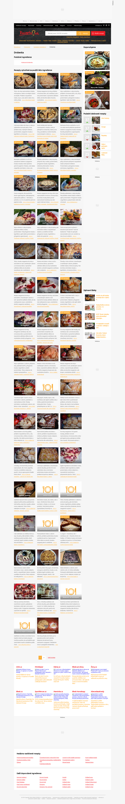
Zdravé (78, 40)
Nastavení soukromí (51, 798)
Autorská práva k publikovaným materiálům (62, 797)
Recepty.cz (17, 47)
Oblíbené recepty (21, 25)
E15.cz (62, 21)
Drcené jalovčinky (22, 787)
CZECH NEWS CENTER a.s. (35, 797)
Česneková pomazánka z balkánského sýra (50, 760)
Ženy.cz (84, 21)
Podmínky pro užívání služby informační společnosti (85, 797)
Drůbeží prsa (89, 777)
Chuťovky (38, 40)
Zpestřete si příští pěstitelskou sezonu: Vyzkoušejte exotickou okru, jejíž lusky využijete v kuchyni (100, 704)
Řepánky (104, 135)
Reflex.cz (69, 21)
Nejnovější (31, 25)
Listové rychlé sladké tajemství (71, 757)
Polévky (45, 40)
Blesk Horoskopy (78, 691)
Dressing (42, 784)
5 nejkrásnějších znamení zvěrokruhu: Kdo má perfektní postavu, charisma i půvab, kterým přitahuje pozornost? (81, 704)
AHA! (41, 21)
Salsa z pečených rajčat (104, 146)
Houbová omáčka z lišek (23, 760)
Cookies (43, 798)
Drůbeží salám (89, 779)
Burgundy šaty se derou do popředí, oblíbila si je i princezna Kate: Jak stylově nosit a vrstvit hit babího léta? (80, 679)
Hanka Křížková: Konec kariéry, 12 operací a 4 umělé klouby (25, 676)
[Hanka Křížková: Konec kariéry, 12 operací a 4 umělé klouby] (25, 670)
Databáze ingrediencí (40, 47)
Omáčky (54, 40)
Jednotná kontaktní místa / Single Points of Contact (69, 798)
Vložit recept (99, 33)
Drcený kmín (43, 779)
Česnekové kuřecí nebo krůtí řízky (49, 757)
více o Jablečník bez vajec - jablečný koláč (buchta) (47, 442)
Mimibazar (39, 667)
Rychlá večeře (31, 40)
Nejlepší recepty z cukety (98, 40)
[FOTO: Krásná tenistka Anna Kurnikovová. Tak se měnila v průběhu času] (44, 695)
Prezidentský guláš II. (68, 760)
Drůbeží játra (66, 782)
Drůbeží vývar (89, 787)
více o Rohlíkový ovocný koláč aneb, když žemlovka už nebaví (47, 136)
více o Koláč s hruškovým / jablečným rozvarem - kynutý (24, 272)
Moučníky (71, 40)
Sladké (87, 40)
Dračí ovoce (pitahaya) (23, 784)
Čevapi (103, 118)
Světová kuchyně (48, 25)
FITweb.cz (76, 21)
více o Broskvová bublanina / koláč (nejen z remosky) (47, 170)
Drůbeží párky (66, 787)
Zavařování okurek (62, 42)
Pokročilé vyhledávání (73, 37)
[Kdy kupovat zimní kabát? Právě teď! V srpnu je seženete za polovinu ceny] (100, 670)
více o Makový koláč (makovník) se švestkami (68, 136)
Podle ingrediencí (85, 37)
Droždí (64, 777)
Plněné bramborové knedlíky (25, 757)
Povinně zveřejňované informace (89, 798)
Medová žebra (89, 762)
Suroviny (38, 25)
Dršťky (64, 779)
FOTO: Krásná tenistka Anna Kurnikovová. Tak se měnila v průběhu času (44, 701)
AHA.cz (19, 667)
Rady (56, 25)
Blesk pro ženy (33, 21)
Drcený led (43, 782)
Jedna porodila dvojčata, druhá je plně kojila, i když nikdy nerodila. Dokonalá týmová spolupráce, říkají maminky (62, 705)
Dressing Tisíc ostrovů (46, 787)
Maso (49, 40)
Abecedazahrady (97, 691)
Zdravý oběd (22, 40)
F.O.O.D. (69, 25)
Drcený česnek (44, 777)
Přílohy (59, 40)
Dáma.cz (47, 21)
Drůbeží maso (66, 784)
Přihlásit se (98, 25)
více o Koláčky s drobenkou (68, 442)
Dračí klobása (20, 782)
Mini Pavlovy (105, 127)
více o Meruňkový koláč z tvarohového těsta (46, 613)
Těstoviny (65, 40)
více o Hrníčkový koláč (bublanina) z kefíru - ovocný (70, 238)
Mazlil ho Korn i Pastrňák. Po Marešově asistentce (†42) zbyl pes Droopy (25, 701)
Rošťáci (87, 760)
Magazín (62, 25)
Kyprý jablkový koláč (91, 757)
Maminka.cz (55, 21)
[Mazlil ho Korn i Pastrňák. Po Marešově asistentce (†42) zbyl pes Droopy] (25, 695)
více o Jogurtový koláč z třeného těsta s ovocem (70, 272)
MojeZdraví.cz (92, 21)
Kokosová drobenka (27, 62)
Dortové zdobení (21, 777)
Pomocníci (27, 47)
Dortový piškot (21, 779)
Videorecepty (78, 25)
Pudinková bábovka (45, 764)
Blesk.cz (25, 21)
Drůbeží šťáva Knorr (91, 782)
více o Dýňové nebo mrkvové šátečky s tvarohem (69, 408)
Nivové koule (66, 762)
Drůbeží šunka (89, 784)
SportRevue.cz (40, 691)
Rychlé (83, 40)
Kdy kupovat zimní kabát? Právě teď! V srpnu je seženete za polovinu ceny (99, 676)
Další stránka (51, 657)
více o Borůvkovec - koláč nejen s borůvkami (68, 511)
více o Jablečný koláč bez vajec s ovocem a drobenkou (24, 442)
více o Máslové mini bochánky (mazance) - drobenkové (70, 374)
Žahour (19, 762)
